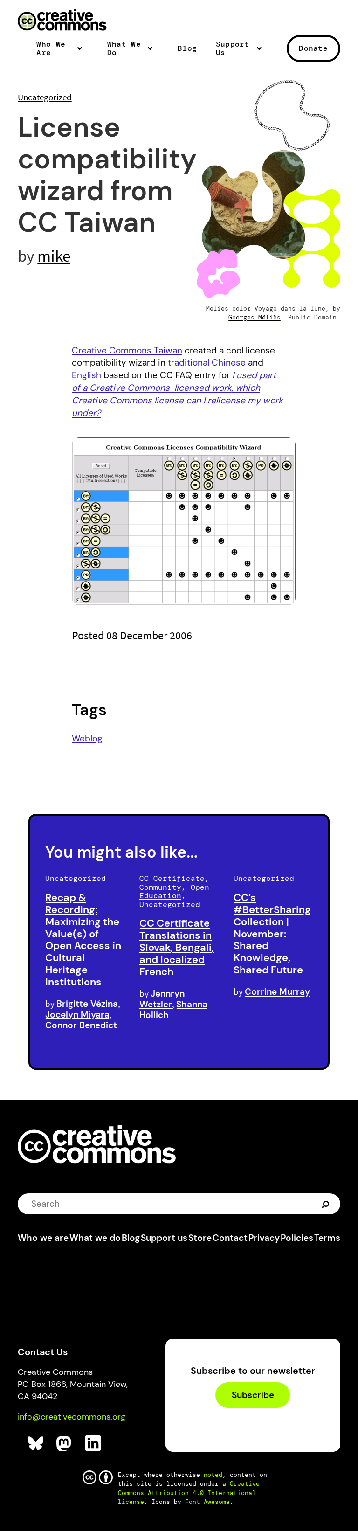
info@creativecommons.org (71, 1417)
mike (53, 255)
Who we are (43, 1238)
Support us (164, 1238)
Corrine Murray (277, 992)
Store (200, 1238)
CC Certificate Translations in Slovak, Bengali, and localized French (176, 947)
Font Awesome (207, 1502)
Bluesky (36, 1443)
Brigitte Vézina (87, 1004)
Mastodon (64, 1443)
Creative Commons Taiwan (127, 350)
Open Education (174, 891)
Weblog (87, 738)
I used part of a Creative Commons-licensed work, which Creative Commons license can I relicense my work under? (177, 394)
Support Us (232, 48)
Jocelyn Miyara (77, 1014)
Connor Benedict (81, 1025)
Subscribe (253, 1395)
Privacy (264, 1238)
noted (213, 1475)
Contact (230, 1238)
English (86, 375)
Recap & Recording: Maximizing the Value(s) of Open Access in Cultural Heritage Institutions (83, 939)
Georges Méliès (254, 317)
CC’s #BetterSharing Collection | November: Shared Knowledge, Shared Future (272, 934)
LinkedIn (93, 1443)
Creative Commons (62, 21)
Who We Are (50, 48)
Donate (313, 48)
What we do (95, 1238)
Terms (327, 1238)
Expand (82, 52)
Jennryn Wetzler (162, 999)
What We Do (124, 48)
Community (160, 887)
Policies (297, 1238)
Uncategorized (45, 97)
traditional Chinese (207, 362)
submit (326, 1203)
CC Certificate (172, 878)
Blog (187, 48)
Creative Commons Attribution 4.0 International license (189, 1492)
